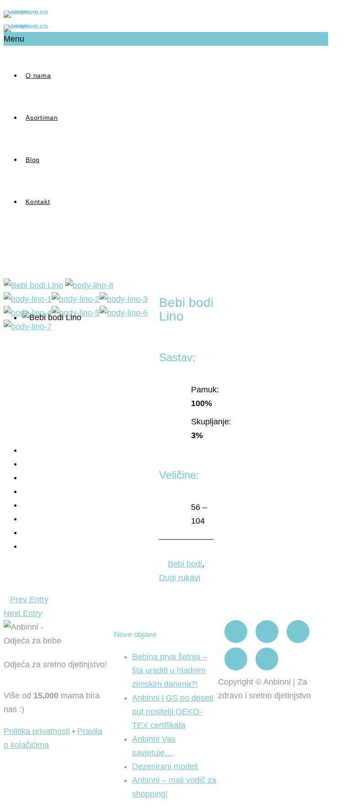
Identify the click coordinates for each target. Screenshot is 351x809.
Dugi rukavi (179, 577)
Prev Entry (29, 599)
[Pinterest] (298, 631)
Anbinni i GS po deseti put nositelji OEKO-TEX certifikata (172, 711)
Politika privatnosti (37, 731)
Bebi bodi (185, 563)
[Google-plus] (266, 659)
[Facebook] (235, 631)
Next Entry (23, 613)
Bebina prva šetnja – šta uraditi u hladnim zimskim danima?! (169, 670)
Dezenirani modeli (165, 766)
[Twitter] (235, 659)
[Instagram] (266, 631)
